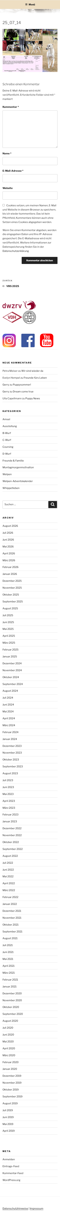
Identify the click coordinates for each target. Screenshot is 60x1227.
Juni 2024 (8, 704)
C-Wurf (6, 440)
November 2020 (12, 1000)
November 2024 (12, 670)
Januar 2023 (9, 821)
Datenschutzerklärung (15, 251)
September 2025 (12, 601)
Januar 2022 (9, 904)
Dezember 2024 (12, 663)
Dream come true (23, 391)
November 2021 (11, 917)
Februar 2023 (10, 814)
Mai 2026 (8, 546)
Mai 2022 (8, 876)
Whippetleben (11, 488)
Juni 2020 (8, 1034)
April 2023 (8, 800)
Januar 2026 (9, 574)
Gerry (5, 384)
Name (6, 153)
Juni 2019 (8, 1117)
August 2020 (10, 1020)
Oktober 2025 (10, 594)
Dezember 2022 (12, 828)
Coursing (7, 446)
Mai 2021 (7, 959)
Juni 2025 (8, 622)
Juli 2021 (7, 945)
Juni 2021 (8, 952)
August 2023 (10, 773)
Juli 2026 (7, 532)
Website (7, 188)
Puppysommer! (22, 384)
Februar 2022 (10, 897)
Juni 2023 (8, 787)
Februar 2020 (10, 1062)
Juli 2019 (7, 1110)
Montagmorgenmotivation (18, 467)
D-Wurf (6, 453)
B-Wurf (6, 433)
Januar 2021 (9, 986)
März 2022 (8, 890)
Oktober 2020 (10, 1007)
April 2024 (8, 718)
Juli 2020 (7, 1027)
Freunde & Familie (13, 460)
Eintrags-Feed (10, 1166)
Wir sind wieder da (32, 370)
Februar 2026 (10, 567)
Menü (32, 4)
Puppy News (32, 398)
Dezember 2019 (11, 1075)
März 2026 (8, 560)
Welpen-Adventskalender (17, 481)
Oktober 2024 (10, 677)
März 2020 (8, 1055)
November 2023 (12, 752)
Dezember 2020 (12, 993)
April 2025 (8, 635)
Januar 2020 (9, 1068)
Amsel (6, 419)
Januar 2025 (9, 656)
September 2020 (12, 1013)
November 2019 (12, 1082)
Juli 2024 (7, 697)
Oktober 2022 (10, 842)
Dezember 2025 (12, 580)
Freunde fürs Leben (35, 377)
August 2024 (10, 690)
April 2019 (8, 1130)
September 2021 (12, 931)
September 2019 (12, 1096)
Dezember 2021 (11, 910)
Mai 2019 (7, 1124)
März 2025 (8, 642)
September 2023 (12, 766)
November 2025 (12, 587)
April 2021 (8, 965)
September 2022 (12, 849)
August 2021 (10, 938)
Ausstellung (9, 426)
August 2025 (10, 608)
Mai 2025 (8, 628)
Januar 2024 (9, 739)
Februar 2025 (10, 649)
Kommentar (10, 106)
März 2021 (8, 972)
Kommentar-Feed (12, 1173)
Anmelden (8, 1159)
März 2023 (8, 807)
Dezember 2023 (12, 745)
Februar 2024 (10, 732)
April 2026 (8, 553)
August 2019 (10, 1103)
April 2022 (8, 883)
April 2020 (8, 1048)
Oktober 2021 (10, 924)
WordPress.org (11, 1180)
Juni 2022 (8, 869)
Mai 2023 (8, 794)
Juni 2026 (8, 539)
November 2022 (12, 835)
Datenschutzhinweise (15, 1208)
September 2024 (12, 684)
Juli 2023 (7, 780)
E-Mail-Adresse (12, 170)
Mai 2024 (8, 711)
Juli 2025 (7, 615)
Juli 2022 (7, 862)
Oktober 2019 (10, 1089)
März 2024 (8, 725)
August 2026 (10, 525)
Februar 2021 (10, 979)
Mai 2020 (8, 1041)
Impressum (36, 1208)
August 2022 (10, 855)
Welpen (7, 474)
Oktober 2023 (10, 759)
